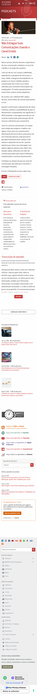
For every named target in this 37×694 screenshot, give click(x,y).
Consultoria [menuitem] (8, 588)
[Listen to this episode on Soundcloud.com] (18, 181)
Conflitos (10, 190)
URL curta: (8, 40)
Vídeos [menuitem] (7, 572)
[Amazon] (27, 541)
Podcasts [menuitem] (8, 558)
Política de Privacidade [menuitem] (12, 642)
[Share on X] (11, 57)
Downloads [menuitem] (8, 569)
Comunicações (7, 187)
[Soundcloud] (21, 541)
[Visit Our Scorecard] (14, 679)
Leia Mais (18, 296)
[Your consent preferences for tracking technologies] (33, 690)
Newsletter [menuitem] (8, 631)
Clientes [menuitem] (7, 610)
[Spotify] (24, 541)
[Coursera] (31, 540)
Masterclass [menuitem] (8, 599)
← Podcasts (4, 20)
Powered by (7, 518)
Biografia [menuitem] (8, 620)
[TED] (17, 540)
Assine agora (7, 667)
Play (4, 176)
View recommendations (12, 513)
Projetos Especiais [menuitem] (10, 634)
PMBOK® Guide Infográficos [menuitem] (13, 562)
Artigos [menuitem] (7, 565)
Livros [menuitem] (7, 602)
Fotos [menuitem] (7, 576)
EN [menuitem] (23, 3)
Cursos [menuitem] (7, 592)
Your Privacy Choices (17, 688)
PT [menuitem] (26, 3)
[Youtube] (13, 541)
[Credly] (2, 544)
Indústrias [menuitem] (8, 585)
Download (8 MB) (14, 176)
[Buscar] (32, 465)
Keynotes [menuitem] (8, 606)
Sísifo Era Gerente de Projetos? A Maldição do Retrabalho (18, 493)
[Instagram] (6, 541)
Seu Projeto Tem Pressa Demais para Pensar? (18, 485)
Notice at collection (11, 691)
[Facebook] (9, 541)
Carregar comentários (19, 312)
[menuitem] (19, 3)
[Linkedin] (2, 541)
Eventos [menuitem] (7, 627)
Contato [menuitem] (7, 639)
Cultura (3, 190)
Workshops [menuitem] (8, 595)
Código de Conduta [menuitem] (11, 649)
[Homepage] (6, 5)
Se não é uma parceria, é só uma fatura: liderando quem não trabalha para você (15, 478)
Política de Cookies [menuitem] (11, 646)
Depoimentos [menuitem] (9, 613)
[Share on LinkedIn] (8, 57)
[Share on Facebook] (15, 57)
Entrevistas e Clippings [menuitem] (12, 624)
